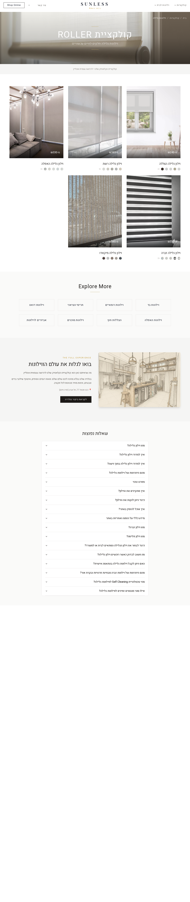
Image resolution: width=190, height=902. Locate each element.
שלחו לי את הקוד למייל (95, 479)
